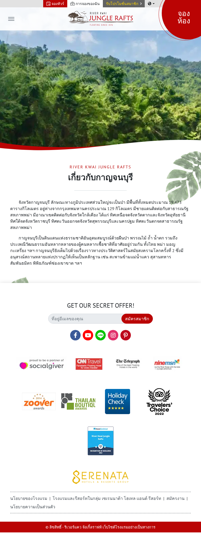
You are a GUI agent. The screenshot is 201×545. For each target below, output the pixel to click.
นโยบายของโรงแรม (28, 498)
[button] (124, 3)
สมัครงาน (175, 498)
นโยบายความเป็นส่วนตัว (32, 506)
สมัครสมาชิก (137, 318)
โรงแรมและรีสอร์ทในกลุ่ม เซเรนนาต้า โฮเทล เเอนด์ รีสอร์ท (107, 498)
